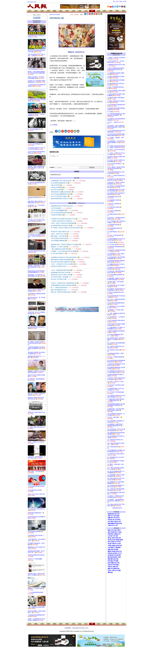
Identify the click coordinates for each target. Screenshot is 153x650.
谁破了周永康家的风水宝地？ (64, 289)
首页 (29, 10)
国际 (61, 10)
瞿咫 (111, 559)
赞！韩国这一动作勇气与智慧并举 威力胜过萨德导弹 (72, 227)
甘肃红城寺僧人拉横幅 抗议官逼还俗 (67, 192)
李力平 (120, 553)
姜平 (113, 555)
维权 (111, 10)
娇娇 (119, 570)
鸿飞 (120, 551)
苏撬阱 (112, 562)
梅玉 (111, 572)
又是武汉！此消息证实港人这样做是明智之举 (70, 283)
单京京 (109, 570)
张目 (115, 562)
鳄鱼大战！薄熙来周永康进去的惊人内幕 (69, 292)
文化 (92, 10)
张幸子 (116, 532)
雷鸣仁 (112, 534)
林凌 (118, 568)
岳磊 (114, 559)
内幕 (42, 10)
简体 (114, 1)
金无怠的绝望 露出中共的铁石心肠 (67, 225)
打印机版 (54, 125)
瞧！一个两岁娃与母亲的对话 (65, 287)
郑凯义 (112, 521)
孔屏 (118, 514)
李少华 (116, 570)
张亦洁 (117, 551)
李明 (111, 517)
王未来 (113, 539)
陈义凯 (120, 545)
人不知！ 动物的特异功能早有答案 (66, 270)
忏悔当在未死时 (61, 185)
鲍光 (109, 557)
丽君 (113, 514)
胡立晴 (120, 523)
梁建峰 (112, 523)
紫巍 (109, 568)
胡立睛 (109, 539)
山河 (109, 536)
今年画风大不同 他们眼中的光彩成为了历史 (69, 218)
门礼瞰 (119, 557)
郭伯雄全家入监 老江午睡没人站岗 (66, 274)
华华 (114, 561)
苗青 (109, 553)
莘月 (115, 543)
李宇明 (119, 541)
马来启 (115, 530)
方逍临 (109, 525)
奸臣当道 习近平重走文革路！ (64, 279)
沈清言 (117, 515)
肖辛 (117, 525)
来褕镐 (117, 539)
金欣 (115, 514)
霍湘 (109, 572)
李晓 (109, 566)
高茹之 (116, 553)
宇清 (114, 549)
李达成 (116, 555)
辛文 (111, 515)
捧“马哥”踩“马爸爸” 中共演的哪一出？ (66, 277)
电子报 (124, 1)
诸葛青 (115, 568)
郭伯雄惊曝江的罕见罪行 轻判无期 (65, 272)
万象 (79, 10)
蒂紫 (117, 547)
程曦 (109, 517)
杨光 (109, 532)
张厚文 (119, 519)
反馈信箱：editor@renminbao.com (76, 628)
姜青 (111, 557)
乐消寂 (112, 541)
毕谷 (109, 547)
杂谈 (123, 10)
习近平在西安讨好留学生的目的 (65, 238)
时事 (48, 10)
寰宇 (104, 10)
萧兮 (111, 519)
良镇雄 (113, 545)
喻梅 (117, 561)
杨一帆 (115, 519)
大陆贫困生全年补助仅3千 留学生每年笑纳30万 (70, 257)
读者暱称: (52, 167)
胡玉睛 (116, 523)
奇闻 (67, 10)
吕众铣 (119, 543)
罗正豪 (112, 532)
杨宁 (111, 536)
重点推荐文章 (37, 21)
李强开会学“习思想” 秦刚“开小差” (65, 231)
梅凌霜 (109, 514)
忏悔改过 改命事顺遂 (63, 187)
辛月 (115, 541)
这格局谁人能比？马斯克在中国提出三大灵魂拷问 (71, 244)
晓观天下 (112, 547)
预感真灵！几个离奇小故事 (65, 246)
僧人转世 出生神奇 (62, 189)
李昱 (109, 519)
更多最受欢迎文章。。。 (119, 508)
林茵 (117, 537)
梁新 (114, 566)
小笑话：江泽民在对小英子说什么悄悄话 (68, 264)
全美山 (120, 532)
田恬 (109, 561)
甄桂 (119, 547)
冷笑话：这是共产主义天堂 (65, 234)
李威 (117, 559)
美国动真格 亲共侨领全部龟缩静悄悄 (67, 259)
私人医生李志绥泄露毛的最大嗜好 (66, 212)
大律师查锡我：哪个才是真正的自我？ (68, 180)
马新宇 (119, 530)
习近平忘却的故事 (61, 208)
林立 (111, 566)
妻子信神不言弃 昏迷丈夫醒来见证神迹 (68, 262)
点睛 (111, 549)
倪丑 (117, 566)
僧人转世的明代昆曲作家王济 (66, 183)
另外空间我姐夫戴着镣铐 (64, 240)
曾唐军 (121, 539)
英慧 (109, 549)
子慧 (113, 570)
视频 (117, 10)
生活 (86, 10)
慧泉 (117, 549)
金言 (117, 545)
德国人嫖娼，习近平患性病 (65, 236)
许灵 (111, 568)
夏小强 (112, 553)
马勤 (109, 564)
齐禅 (114, 564)
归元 (119, 534)
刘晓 (109, 515)
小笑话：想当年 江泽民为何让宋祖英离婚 (69, 223)
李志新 (109, 543)
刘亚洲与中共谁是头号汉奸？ (64, 266)
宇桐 (113, 543)
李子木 (113, 525)
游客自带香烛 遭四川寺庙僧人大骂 (67, 198)
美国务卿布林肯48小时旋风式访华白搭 (67, 206)
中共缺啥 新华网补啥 (63, 215)
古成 (111, 530)
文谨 (114, 515)
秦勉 (109, 530)
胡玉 (109, 541)
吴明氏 (113, 537)
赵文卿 (109, 555)
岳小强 (119, 521)
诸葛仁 (117, 564)
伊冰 (111, 564)
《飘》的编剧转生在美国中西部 (66, 249)
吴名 (109, 521)
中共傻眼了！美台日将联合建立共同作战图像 (69, 251)
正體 (117, 1)
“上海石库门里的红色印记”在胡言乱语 (67, 221)
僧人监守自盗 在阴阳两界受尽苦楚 (67, 194)
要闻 (36, 10)
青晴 (119, 555)
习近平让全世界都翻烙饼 (64, 210)
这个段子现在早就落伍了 (64, 253)
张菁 (109, 534)
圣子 (114, 536)
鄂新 (109, 559)
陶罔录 (109, 551)
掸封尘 (109, 537)
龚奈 (115, 521)
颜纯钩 (116, 534)
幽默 (54, 10)
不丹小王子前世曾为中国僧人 (65, 196)
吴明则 (113, 551)
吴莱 (118, 562)
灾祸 (73, 10)
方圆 (119, 537)
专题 (98, 10)
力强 (114, 517)
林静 (109, 523)
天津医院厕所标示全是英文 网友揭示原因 (69, 285)
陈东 (109, 562)
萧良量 (115, 557)
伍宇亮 (117, 517)
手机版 (120, 1)
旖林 (111, 561)
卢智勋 (109, 545)
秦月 (117, 536)
